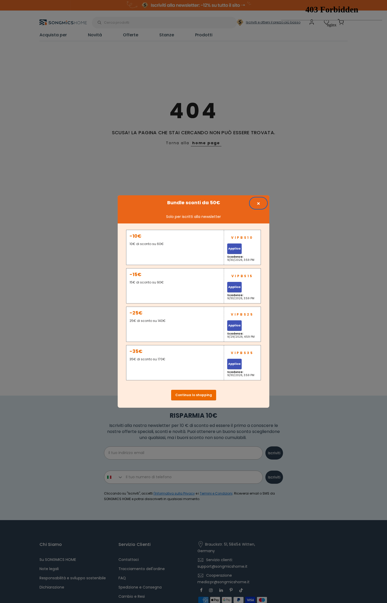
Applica (234, 248)
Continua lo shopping (193, 395)
